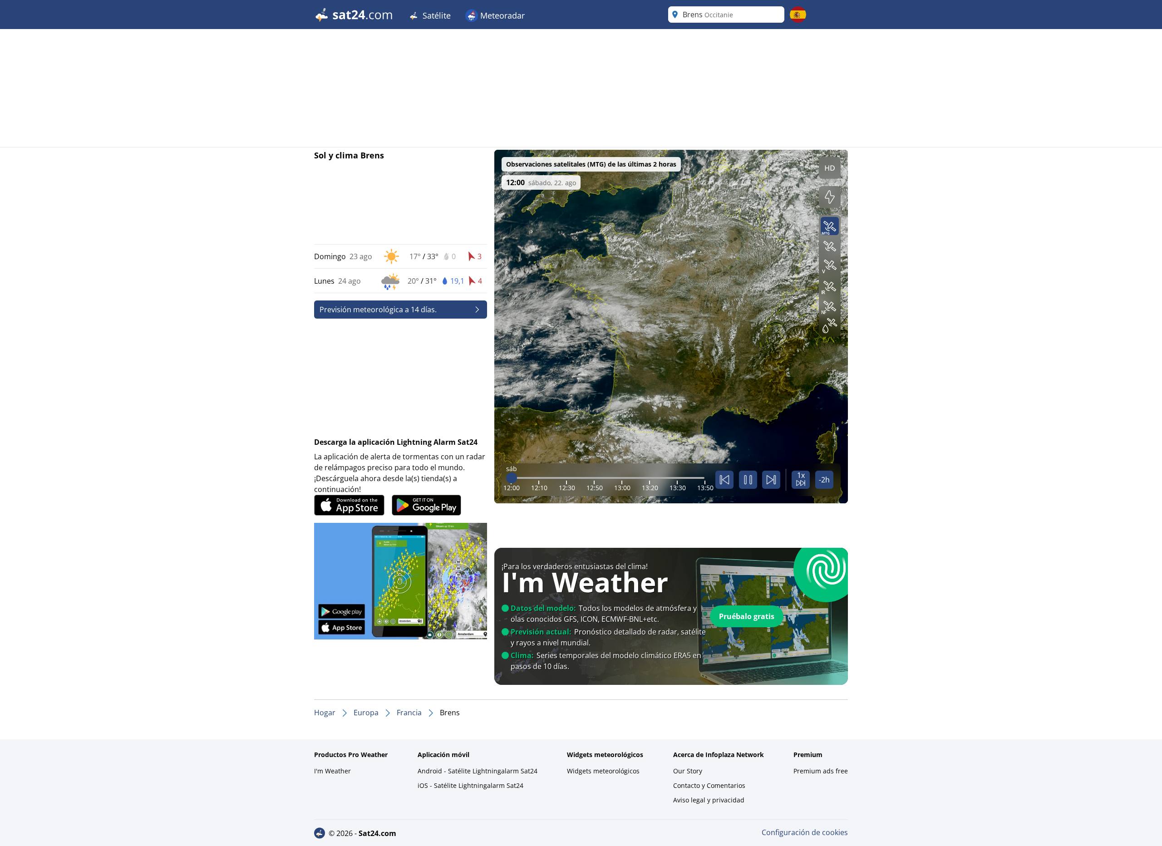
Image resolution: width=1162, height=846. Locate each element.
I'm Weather (332, 771)
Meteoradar (501, 15)
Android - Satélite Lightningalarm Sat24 (477, 771)
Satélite (435, 15)
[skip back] (724, 480)
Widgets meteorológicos (603, 771)
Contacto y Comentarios (709, 785)
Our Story (687, 771)
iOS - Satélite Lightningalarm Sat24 (470, 785)
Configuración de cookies (805, 832)
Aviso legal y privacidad (708, 800)
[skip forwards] (771, 480)
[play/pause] (748, 480)
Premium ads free (820, 771)
